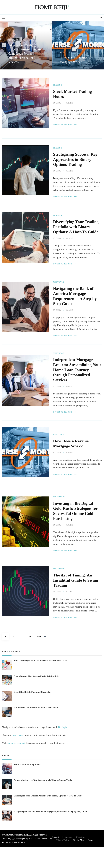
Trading (57, 85)
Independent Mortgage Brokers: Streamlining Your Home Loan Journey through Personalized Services (77, 369)
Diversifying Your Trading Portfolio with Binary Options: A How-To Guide (76, 226)
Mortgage (12, 53)
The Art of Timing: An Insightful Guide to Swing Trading (75, 580)
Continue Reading (62, 125)
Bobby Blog (78, 840)
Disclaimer (80, 837)
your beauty (19, 735)
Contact (68, 837)
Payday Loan (66, 53)
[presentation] (4, 45)
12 (31, 636)
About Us (56, 837)
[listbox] (52, 45)
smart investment (16, 743)
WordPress (6, 842)
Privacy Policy (18, 842)
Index (90, 840)
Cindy (58, 103)
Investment (59, 497)
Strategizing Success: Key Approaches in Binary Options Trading (75, 159)
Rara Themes (34, 838)
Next (39, 637)
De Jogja (62, 727)
